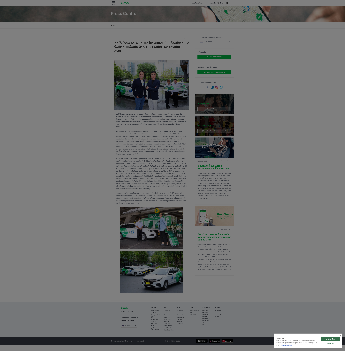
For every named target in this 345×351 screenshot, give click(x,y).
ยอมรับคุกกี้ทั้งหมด (330, 339)
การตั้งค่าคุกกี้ (330, 343)
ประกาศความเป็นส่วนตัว (286, 345)
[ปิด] (340, 335)
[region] (308, 341)
